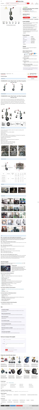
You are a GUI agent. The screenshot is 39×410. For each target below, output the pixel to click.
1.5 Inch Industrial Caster (23, 394)
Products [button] (8, 3)
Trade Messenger (12, 405)
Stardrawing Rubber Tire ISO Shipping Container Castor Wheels (34, 365)
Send (6, 349)
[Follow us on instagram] (34, 405)
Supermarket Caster (16, 394)
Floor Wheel (32, 400)
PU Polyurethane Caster (13, 384)
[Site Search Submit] (28, 3)
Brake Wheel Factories (22, 400)
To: (4, 341)
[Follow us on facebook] (32, 405)
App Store (2, 405)
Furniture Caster (31, 385)
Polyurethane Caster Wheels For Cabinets (32, 394)
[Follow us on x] (33, 405)
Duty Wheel (28, 400)
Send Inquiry (26, 17)
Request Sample (36, 19)
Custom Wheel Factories (15, 400)
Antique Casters (3, 396)
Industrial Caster (14, 5)
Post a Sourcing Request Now (9, 351)
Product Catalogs (11, 382)
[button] (1, 1)
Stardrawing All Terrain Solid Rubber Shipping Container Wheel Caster (11, 365)
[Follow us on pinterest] (36, 405)
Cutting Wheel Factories (4, 400)
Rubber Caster (21, 384)
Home (1, 5)
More (1, 403)
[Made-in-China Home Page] (19, 1)
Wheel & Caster (10, 5)
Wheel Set (10, 400)
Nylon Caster (30, 384)
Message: (4, 343)
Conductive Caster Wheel (4, 384)
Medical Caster (21, 385)
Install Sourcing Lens (19, 405)
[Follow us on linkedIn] (37, 405)
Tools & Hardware (5, 5)
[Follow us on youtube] (35, 405)
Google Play (7, 405)
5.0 (31, 74)
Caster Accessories (12, 385)
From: (4, 339)
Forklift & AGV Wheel (3, 385)
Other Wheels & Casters (9, 394)
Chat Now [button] (35, 17)
